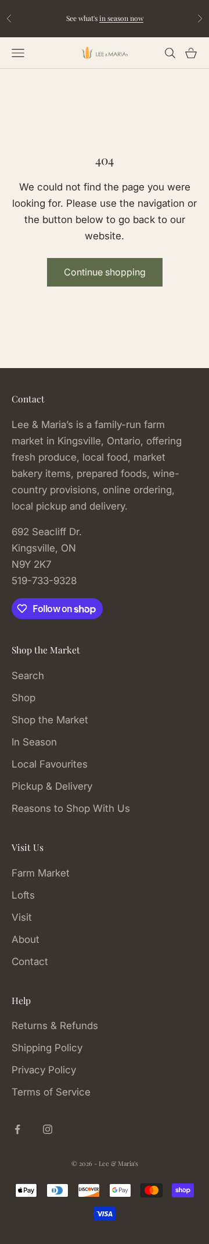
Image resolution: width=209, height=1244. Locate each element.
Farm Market (41, 873)
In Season (34, 742)
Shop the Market (50, 720)
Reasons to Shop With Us (71, 808)
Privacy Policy (44, 1070)
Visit (22, 917)
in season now (121, 18)
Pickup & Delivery (52, 786)
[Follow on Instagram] (47, 1129)
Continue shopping (105, 272)
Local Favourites (50, 764)
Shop (23, 698)
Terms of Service (51, 1092)
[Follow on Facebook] (17, 1129)
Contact (30, 961)
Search (28, 675)
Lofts (23, 895)
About (25, 939)
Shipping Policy (47, 1048)
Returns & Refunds (55, 1025)
